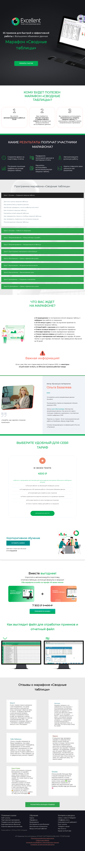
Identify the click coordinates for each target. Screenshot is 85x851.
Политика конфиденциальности (42, 838)
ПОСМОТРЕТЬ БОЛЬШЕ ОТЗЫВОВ (42, 804)
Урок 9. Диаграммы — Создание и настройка (19, 279)
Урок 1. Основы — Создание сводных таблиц (19, 195)
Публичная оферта (42, 840)
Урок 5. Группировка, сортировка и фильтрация (20, 251)
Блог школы (62, 824)
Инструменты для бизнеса (39, 824)
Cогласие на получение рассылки (42, 844)
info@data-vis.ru (64, 820)
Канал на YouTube (64, 831)
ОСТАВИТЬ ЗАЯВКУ (18, 543)
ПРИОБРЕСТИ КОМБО (42, 611)
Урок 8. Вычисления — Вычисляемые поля (19, 272)
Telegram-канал (64, 826)
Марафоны (34, 820)
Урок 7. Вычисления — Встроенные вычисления (21, 265)
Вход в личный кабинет (38, 828)
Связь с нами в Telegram (67, 818)
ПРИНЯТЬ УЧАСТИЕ (26, 63)
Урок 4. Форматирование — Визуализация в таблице (22, 244)
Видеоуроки (34, 822)
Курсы (32, 818)
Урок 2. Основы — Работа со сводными (17, 230)
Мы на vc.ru (62, 828)
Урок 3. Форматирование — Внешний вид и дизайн (22, 237)
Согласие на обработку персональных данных (42, 842)
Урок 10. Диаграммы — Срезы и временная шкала (21, 286)
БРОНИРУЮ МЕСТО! (42, 513)
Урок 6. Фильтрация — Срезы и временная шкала (21, 258)
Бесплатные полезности (38, 826)
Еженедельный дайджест (67, 822)
